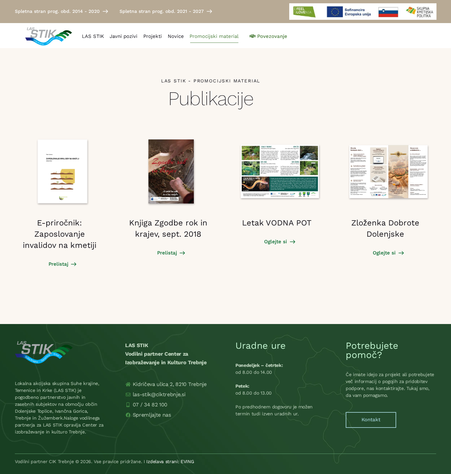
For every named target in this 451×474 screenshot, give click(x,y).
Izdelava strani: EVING (170, 461)
